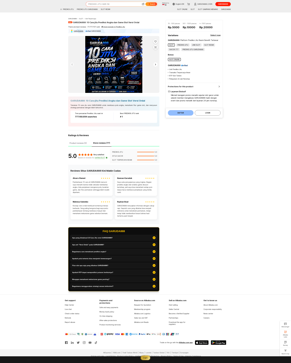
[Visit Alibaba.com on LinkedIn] (72, 342)
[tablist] (113, 142)
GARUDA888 (72, 19)
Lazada (148, 353)
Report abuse (70, 322)
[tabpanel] (113, 156)
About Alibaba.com (210, 305)
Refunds (68, 318)
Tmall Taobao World (129, 353)
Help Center (69, 305)
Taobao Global (158, 353)
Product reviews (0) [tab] (78, 143)
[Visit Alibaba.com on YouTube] (90, 342)
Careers (206, 318)
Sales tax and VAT (141, 318)
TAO (168, 353)
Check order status (72, 314)
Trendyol (175, 353)
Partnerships (173, 318)
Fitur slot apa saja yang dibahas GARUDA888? (90, 265)
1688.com (116, 353)
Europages (184, 353)
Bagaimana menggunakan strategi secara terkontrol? (92, 286)
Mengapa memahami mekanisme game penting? (90, 279)
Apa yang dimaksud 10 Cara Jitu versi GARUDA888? (92, 238)
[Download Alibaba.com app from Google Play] (218, 342)
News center (208, 314)
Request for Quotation (142, 305)
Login (145, 358)
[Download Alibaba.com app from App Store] (202, 342)
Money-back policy (106, 312)
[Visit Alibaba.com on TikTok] (96, 342)
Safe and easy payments (108, 307)
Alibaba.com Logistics (142, 314)
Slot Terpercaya (90, 19)
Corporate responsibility (212, 309)
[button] (143, 4)
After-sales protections (108, 320)
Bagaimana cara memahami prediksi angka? (89, 252)
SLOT (81, 19)
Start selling (173, 305)
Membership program (142, 309)
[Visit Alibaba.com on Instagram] (84, 342)
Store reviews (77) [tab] (101, 143)
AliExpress (107, 353)
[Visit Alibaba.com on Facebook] (66, 342)
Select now (215, 35)
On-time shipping (105, 316)
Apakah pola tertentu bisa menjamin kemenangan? (92, 258)
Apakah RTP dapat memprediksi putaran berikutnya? (92, 272)
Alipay (141, 353)
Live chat (68, 309)
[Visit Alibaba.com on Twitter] (78, 342)
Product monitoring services (110, 325)
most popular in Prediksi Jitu (113, 27)
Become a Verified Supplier (179, 314)
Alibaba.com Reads (141, 322)
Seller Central (174, 309)
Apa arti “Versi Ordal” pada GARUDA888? (88, 245)
